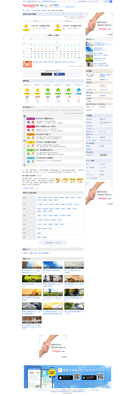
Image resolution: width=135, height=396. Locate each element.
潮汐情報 (88, 149)
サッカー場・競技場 (91, 178)
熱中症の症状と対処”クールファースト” (99, 59)
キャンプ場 (103, 167)
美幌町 (50, 224)
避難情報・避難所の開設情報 (105, 75)
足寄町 (39, 197)
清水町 (74, 208)
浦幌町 (62, 197)
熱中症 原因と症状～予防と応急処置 (36, 253)
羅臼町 (39, 237)
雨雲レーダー (90, 131)
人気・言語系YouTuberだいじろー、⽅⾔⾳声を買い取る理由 (39, 1)
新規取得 (56, 5)
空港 (87, 164)
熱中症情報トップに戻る (53, 243)
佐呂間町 (45, 208)
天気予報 (88, 119)
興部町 (45, 200)
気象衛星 (102, 137)
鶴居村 (56, 215)
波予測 (88, 146)
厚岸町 (45, 197)
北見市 (46, 204)
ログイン (46, 7)
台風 (87, 86)
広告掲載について (82, 390)
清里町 (52, 204)
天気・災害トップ (27, 10)
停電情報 (88, 79)
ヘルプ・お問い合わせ (94, 390)
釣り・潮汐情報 (90, 167)
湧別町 (39, 233)
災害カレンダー (90, 107)
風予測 (102, 146)
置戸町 (39, 200)
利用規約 (64, 390)
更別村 (39, 208)
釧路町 (63, 204)
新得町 (50, 211)
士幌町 (69, 208)
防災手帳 (102, 107)
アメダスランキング (105, 140)
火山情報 (88, 101)
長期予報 (88, 122)
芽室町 (45, 228)
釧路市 (57, 204)
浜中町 (39, 224)
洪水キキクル (104, 90)
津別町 (50, 215)
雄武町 (73, 197)
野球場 (102, 171)
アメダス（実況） (91, 140)
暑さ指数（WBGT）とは (31, 188)
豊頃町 (69, 215)
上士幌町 (39, 204)
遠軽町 (67, 197)
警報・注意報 (90, 75)
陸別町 (45, 237)
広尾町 (45, 224)
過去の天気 (106, 122)
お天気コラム (90, 155)
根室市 (60, 220)
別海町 (56, 224)
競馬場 (102, 174)
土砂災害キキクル (91, 90)
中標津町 (46, 220)
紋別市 (50, 228)
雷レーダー (103, 131)
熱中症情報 (37, 10)
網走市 (50, 197)
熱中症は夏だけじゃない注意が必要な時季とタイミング (103, 44)
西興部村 (53, 220)
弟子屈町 (62, 215)
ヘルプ (89, 1)
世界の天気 (89, 126)
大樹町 (39, 215)
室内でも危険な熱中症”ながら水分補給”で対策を (101, 64)
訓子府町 (69, 204)
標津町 (63, 208)
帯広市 (56, 200)
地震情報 (88, 95)
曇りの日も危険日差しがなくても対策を (101, 54)
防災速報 (88, 110)
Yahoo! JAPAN (82, 1)
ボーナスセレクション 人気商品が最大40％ (63, 7)
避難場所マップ (104, 79)
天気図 (88, 137)
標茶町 (57, 208)
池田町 (56, 197)
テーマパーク (89, 174)
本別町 (62, 224)
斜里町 (39, 211)
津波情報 (102, 95)
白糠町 (45, 211)
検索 (111, 1)
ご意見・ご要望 (72, 390)
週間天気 (102, 119)
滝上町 (45, 215)
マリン (88, 171)
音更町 (50, 200)
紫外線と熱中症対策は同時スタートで (100, 49)
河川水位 (104, 86)
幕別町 (39, 228)
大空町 (79, 197)
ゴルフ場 (102, 164)
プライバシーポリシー (41, 390)
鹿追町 (52, 208)
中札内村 (39, 220)
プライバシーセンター (55, 390)
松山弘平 (107, 1)
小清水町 (76, 204)
